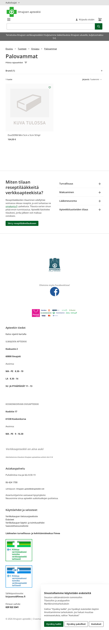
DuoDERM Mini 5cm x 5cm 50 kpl (24, 135)
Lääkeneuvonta (68, 200)
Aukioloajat (11, 2)
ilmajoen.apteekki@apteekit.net (30, 489)
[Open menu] (9, 19)
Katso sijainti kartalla (16, 334)
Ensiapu (35, 48)
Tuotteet (22, 48)
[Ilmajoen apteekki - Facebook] (54, 292)
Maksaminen (66, 192)
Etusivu (9, 48)
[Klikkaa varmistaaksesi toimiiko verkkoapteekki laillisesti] (54, 576)
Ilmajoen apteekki (29, 12)
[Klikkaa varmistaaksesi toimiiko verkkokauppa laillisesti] (54, 550)
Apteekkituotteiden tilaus (73, 209)
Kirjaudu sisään (86, 19)
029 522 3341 (12, 607)
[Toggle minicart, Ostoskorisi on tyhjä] (100, 19)
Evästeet (10, 519)
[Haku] (98, 26)
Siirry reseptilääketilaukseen (22, 223)
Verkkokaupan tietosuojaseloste (22, 516)
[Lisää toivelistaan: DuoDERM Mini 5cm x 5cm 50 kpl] (49, 87)
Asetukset (96, 624)
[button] (54, 62)
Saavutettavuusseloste (17, 525)
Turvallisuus (66, 183)
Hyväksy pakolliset (76, 624)
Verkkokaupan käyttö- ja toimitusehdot (25, 522)
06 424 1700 (11, 482)
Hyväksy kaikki (53, 624)
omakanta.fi (11, 206)
